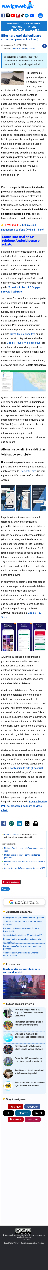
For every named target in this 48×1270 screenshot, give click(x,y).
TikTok (39, 1113)
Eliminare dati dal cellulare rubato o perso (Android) (21, 37)
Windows (13, 23)
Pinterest (15, 1119)
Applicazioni (17, 30)
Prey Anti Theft (28, 471)
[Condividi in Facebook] (3, 826)
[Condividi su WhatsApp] (11, 825)
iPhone (32, 27)
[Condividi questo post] (44, 46)
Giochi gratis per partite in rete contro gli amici (23, 917)
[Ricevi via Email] (31, 17)
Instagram (33, 1119)
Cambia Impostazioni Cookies (32, 1243)
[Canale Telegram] (26, 17)
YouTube (16, 1106)
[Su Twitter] (8, 17)
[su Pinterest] (17, 17)
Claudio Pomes (18, 48)
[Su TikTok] (22, 17)
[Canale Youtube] (13, 16)
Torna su (5, 889)
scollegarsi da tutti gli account (26, 768)
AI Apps (34, 30)
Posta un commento (11, 882)
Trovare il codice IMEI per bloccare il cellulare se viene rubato (24, 806)
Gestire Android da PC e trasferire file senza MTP (24, 868)
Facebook (32, 1106)
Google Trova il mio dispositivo (24, 342)
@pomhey (30, 48)
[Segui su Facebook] (3, 17)
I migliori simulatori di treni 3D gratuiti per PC (22, 935)
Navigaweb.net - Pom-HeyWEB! (16, 1235)
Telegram (22, 1113)
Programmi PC (32, 23)
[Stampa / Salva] (36, 824)
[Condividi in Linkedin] (19, 825)
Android (17, 27)
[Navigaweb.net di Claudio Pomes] (17, 10)
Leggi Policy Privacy (11, 1243)
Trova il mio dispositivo (22, 334)
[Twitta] (27, 825)
